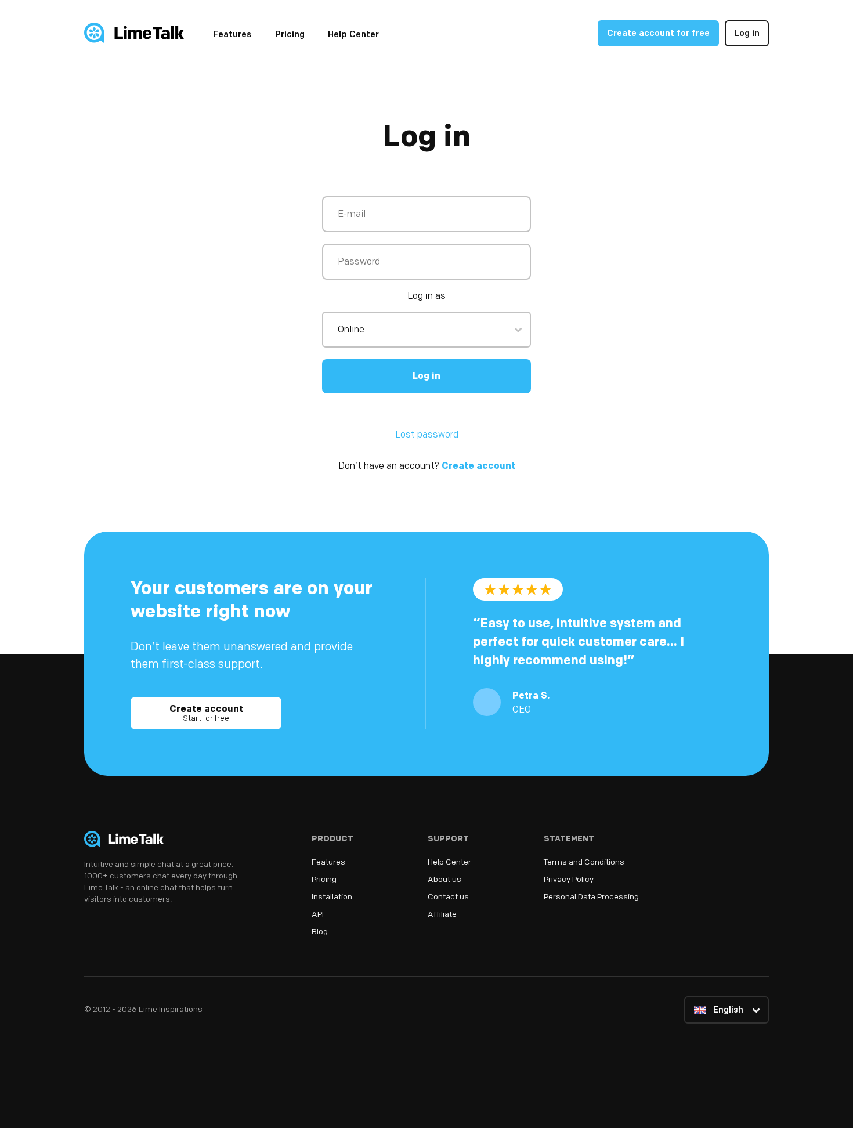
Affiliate (442, 914)
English (727, 1010)
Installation (332, 897)
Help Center (353, 35)
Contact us (448, 897)
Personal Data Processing (591, 897)
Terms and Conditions (584, 862)
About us (444, 880)
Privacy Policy (569, 880)
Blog (320, 932)
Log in (747, 34)
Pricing (290, 35)
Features (232, 35)
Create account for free (658, 34)
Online (351, 330)
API (318, 914)
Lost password (426, 435)
